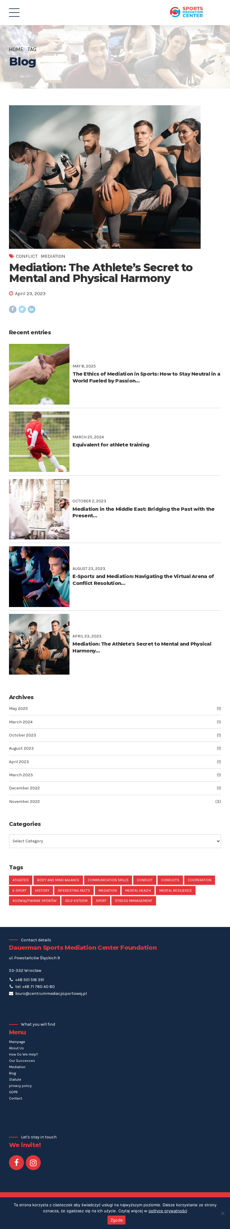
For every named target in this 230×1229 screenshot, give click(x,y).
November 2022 (24, 801)
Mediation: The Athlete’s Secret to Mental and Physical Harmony (101, 273)
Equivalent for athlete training (110, 445)
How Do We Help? (23, 1054)
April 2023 (19, 761)
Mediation (53, 256)
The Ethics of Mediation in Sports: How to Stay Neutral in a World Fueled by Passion (146, 377)
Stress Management (133, 901)
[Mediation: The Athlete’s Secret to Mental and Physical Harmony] (115, 177)
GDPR (13, 1092)
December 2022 (24, 788)
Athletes (21, 880)
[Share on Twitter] (22, 309)
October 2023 (22, 735)
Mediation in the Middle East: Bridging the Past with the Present (143, 512)
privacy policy (20, 1086)
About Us (16, 1048)
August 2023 (21, 748)
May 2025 (18, 708)
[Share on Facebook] (12, 309)
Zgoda (116, 1220)
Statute (15, 1079)
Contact (15, 1098)
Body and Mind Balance (58, 880)
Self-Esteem (76, 901)
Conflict (26, 256)
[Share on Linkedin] (31, 309)
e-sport (20, 890)
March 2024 (21, 722)
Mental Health (138, 890)
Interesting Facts (74, 890)
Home (16, 49)
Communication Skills (108, 880)
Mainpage (17, 1042)
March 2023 (21, 774)
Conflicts (170, 880)
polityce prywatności (168, 1210)
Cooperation (199, 880)
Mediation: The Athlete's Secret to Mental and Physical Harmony (141, 647)
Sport (101, 901)
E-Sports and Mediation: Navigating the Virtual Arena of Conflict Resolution (143, 580)
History (42, 890)
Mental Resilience (175, 890)
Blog (12, 1073)
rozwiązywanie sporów (35, 901)
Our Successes (22, 1061)
